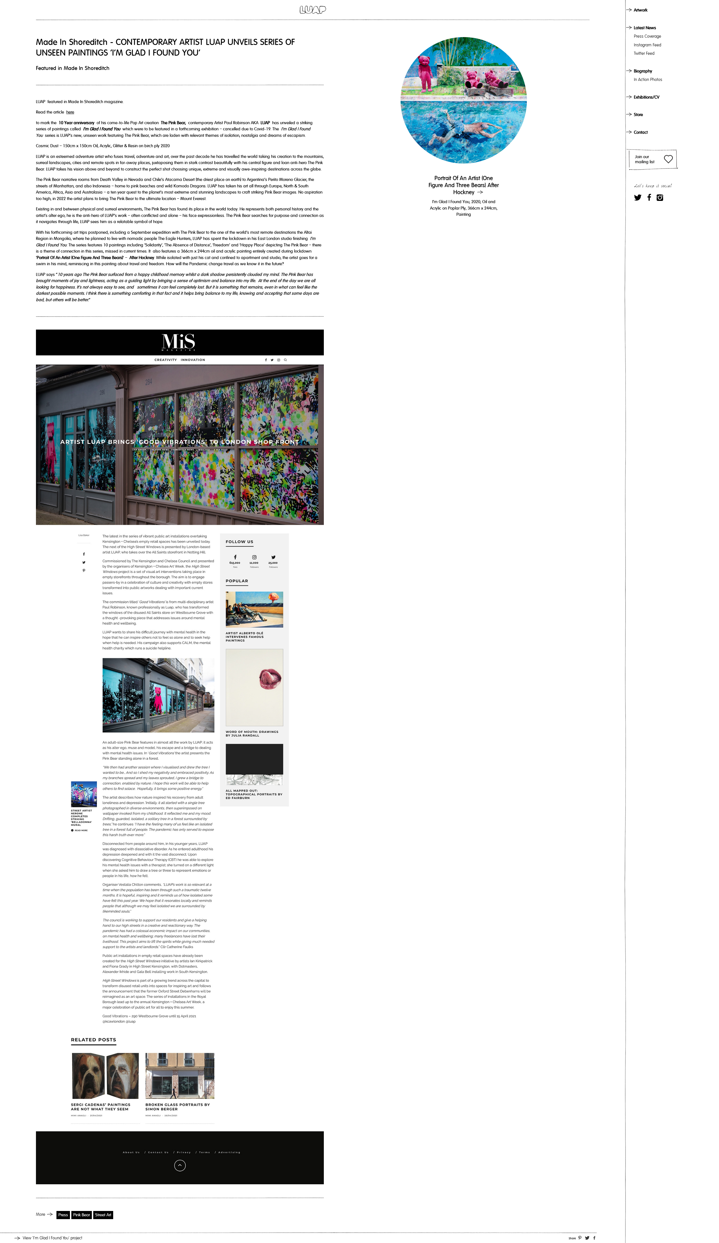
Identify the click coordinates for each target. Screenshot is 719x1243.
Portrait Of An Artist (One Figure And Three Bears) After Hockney (464, 185)
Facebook (649, 197)
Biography (643, 71)
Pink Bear (81, 1214)
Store (638, 114)
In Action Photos (648, 79)
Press (63, 1214)
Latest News (645, 27)
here (70, 112)
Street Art (103, 1214)
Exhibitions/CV (646, 97)
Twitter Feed (644, 53)
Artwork (640, 10)
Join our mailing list (644, 159)
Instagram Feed (647, 45)
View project (52, 1238)
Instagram (660, 197)
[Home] (313, 10)
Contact (641, 132)
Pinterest (580, 1237)
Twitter (638, 197)
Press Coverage (647, 36)
